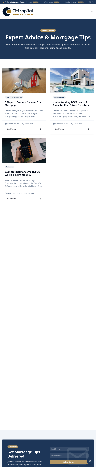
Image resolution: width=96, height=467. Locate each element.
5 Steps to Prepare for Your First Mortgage (23, 104)
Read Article (11, 129)
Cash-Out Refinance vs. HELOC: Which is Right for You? (23, 173)
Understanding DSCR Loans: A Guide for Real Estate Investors (71, 104)
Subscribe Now (69, 462)
